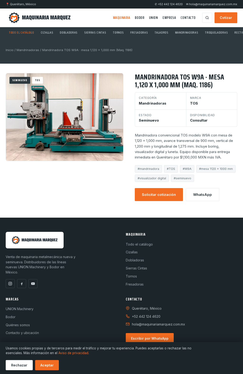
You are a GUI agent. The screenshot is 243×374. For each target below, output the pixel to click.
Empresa (169, 17)
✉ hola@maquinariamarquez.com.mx (211, 4)
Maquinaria (121, 17)
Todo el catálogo (21, 32)
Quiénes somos (18, 325)
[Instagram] (10, 283)
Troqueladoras (216, 32)
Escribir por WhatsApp (149, 338)
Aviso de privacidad (73, 353)
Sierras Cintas (95, 32)
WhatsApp (202, 194)
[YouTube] (32, 283)
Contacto (188, 17)
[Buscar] (207, 18)
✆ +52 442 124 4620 (169, 4)
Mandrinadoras (186, 32)
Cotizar (226, 18)
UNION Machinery (19, 309)
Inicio (10, 50)
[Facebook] (21, 283)
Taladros (161, 32)
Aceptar (47, 365)
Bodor (139, 17)
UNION (153, 17)
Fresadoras (139, 32)
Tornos (118, 32)
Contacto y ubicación (22, 333)
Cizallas (47, 32)
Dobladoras (69, 32)
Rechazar (19, 365)
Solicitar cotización (159, 194)
